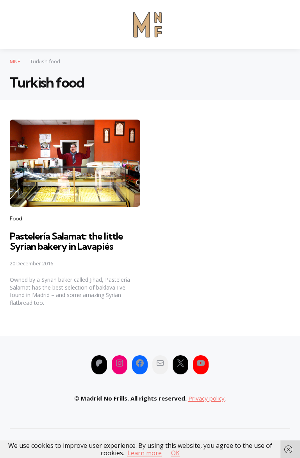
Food (16, 218)
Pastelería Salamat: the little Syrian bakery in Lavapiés (66, 241)
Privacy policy (206, 398)
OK (175, 453)
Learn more (144, 453)
